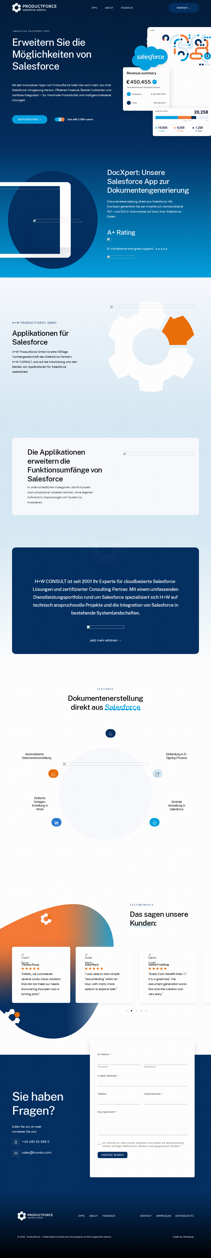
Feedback (108, 1215)
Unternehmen (153, 1094)
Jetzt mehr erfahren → (105, 640)
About (93, 1215)
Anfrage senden (112, 1155)
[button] (126, 1010)
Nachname (150, 1067)
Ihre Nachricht (107, 1112)
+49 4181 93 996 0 (35, 1141)
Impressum (163, 1215)
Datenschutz (184, 1215)
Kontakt (146, 1215)
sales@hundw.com (36, 1152)
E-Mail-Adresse (108, 1076)
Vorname (103, 1067)
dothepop (188, 1237)
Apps (81, 1215)
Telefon (102, 1094)
